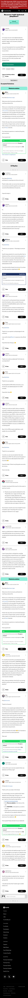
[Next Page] (17, 170)
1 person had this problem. (8, 74)
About (4, 914)
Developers (6, 929)
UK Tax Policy (13, 993)
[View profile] (3, 29)
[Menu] (26, 11)
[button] (26, 29)
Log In (22, 11)
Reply (22, 75)
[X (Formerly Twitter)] (9, 976)
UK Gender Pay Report (7, 995)
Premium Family (7, 965)
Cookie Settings (12, 988)
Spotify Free (6, 971)
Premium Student (7, 968)
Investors (5, 935)
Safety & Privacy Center (10, 986)
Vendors (5, 938)
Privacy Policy (5, 988)
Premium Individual (7, 959)
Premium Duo (6, 962)
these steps (17, 6)
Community (7, 11)
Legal (4, 986)
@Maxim (12, 337)
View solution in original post (8, 154)
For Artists (5, 926)
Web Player (6, 947)
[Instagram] (5, 976)
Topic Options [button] (14, 80)
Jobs (4, 917)
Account (8, 68)
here (24, 256)
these (6, 127)
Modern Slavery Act (6, 993)
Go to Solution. (10, 64)
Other (12, 68)
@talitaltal (9, 178)
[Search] (19, 11)
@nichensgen (9, 786)
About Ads (5, 990)
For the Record (6, 919)
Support (5, 944)
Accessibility (10, 990)
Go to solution (14, 22)
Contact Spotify (7, 953)
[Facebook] (13, 976)
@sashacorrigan (11, 97)
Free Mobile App (7, 950)
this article (5, 110)
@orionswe (7, 700)
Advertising (6, 932)
